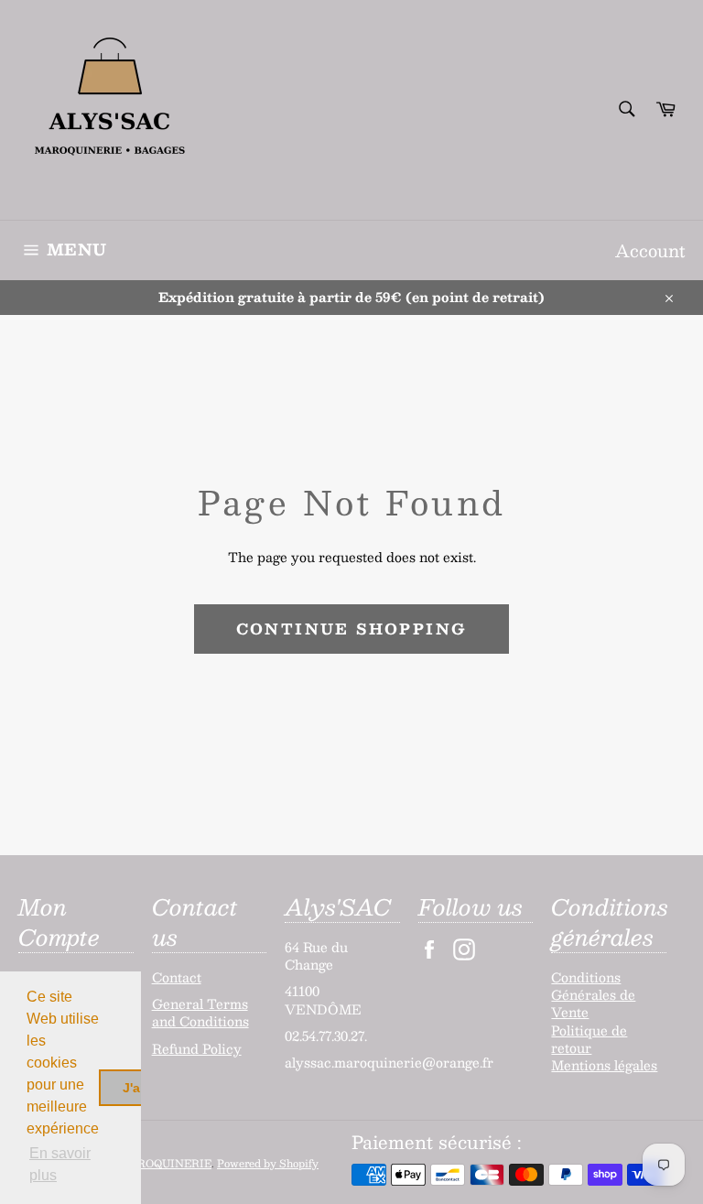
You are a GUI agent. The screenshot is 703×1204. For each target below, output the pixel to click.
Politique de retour (589, 1038)
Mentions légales (604, 1065)
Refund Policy (197, 1048)
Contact (176, 977)
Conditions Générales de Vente (593, 995)
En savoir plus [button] (60, 1164)
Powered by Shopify (268, 1163)
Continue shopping (352, 628)
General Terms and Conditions (200, 1012)
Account (650, 250)
